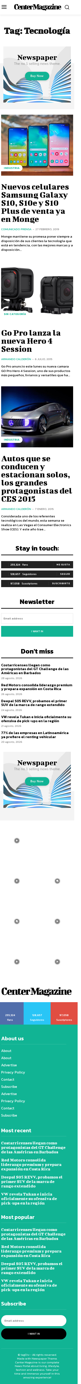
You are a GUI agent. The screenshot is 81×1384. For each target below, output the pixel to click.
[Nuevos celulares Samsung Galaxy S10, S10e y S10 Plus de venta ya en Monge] (37, 145)
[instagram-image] (57, 840)
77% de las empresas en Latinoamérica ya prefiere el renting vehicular (35, 734)
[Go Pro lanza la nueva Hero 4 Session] (37, 291)
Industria (12, 168)
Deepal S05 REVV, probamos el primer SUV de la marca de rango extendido (34, 703)
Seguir (65, 574)
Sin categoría (15, 314)
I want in (37, 631)
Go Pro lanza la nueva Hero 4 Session (31, 340)
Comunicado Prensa (16, 229)
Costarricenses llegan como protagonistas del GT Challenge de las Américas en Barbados (35, 669)
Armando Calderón (16, 359)
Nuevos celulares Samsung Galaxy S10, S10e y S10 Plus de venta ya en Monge (35, 202)
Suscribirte (61, 583)
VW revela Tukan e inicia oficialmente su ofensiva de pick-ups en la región (36, 719)
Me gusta (63, 564)
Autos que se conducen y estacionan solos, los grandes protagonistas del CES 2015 (36, 478)
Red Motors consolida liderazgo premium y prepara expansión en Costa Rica (36, 687)
